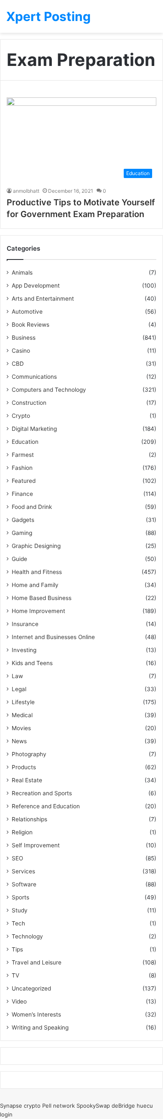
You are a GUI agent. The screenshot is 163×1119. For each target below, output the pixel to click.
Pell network (58, 1105)
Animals (22, 272)
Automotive (27, 311)
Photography (29, 754)
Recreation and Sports (42, 793)
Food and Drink (32, 506)
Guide (19, 559)
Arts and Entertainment (43, 298)
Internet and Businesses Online (53, 637)
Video (19, 1001)
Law (17, 676)
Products (24, 767)
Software (24, 884)
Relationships (29, 819)
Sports (20, 897)
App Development (36, 285)
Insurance (25, 624)
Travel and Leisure (36, 962)
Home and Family (35, 585)
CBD (18, 363)
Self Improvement (36, 845)
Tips (17, 949)
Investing (24, 650)
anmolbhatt (26, 191)
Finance (22, 493)
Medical (22, 715)
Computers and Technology (49, 389)
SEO (17, 858)
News (19, 741)
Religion (22, 832)
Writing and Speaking (40, 1027)
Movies (21, 728)
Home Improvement (38, 611)
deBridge (123, 1105)
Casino (21, 350)
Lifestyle (23, 702)
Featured (24, 480)
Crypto (21, 415)
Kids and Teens (32, 663)
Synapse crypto (20, 1105)
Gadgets (23, 519)
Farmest (23, 454)
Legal (19, 689)
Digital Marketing (34, 428)
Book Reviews (30, 324)
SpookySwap (93, 1105)
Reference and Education (46, 806)
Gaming (22, 532)
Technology (27, 936)
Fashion (22, 467)
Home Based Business (41, 598)
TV (15, 975)
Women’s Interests (36, 1014)
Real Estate (27, 780)
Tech (18, 923)
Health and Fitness (37, 572)
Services (23, 871)
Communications (34, 376)
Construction (29, 402)
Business (24, 337)
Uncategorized (31, 988)
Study (20, 910)
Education (25, 441)
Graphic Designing (36, 545)
